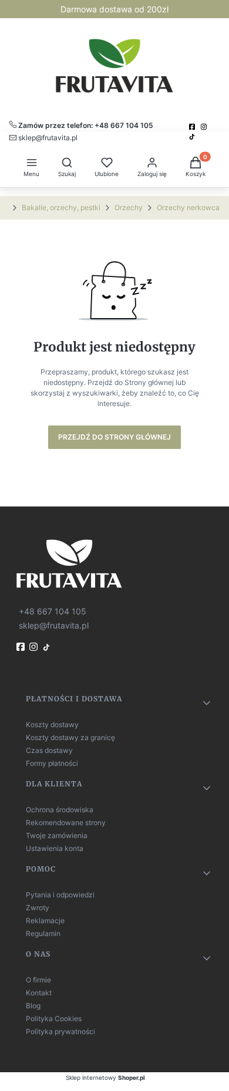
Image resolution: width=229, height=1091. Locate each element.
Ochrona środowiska (59, 809)
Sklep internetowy (105, 1077)
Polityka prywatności (60, 1031)
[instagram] (205, 126)
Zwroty (37, 907)
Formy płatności (52, 763)
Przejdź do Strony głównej (114, 437)
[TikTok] (193, 136)
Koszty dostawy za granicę (70, 737)
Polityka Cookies (54, 1018)
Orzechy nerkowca (188, 207)
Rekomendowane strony (66, 822)
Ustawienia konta (54, 848)
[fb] (21, 646)
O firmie (38, 979)
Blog (33, 1005)
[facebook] (193, 126)
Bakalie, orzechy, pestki (61, 207)
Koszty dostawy (52, 724)
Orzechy (128, 207)
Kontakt (39, 992)
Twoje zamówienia (56, 835)
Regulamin (43, 933)
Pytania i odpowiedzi (60, 894)
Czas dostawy (49, 750)
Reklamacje (45, 920)
